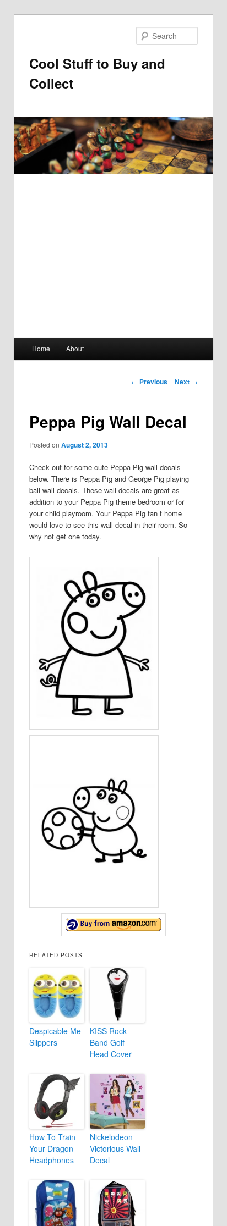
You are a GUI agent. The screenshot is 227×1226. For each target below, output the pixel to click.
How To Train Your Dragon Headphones (52, 1148)
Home (41, 348)
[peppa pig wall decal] (113, 924)
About (75, 348)
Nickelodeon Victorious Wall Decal (115, 1148)
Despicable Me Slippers (55, 1036)
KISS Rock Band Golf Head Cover (111, 1042)
